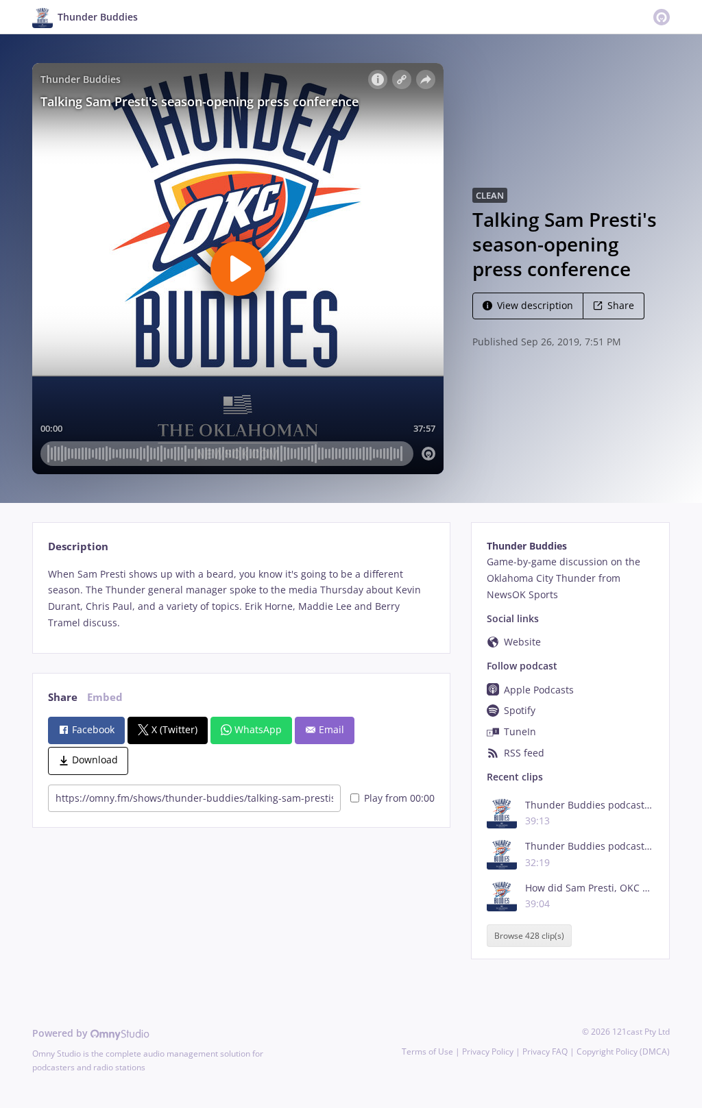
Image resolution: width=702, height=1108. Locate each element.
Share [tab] (62, 697)
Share (620, 305)
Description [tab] (78, 546)
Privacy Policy (487, 1051)
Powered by (61, 1032)
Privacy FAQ (545, 1051)
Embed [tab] (105, 697)
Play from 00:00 (399, 797)
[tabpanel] (241, 598)
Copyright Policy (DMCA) (623, 1051)
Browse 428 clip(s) (529, 935)
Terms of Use (427, 1051)
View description (535, 305)
